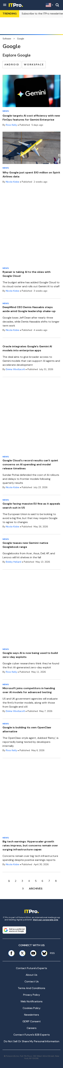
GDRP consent (32, 1021)
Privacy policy (31, 995)
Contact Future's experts (31, 968)
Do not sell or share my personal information (31, 1041)
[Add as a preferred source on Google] (14, 930)
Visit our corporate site (45, 919)
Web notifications (31, 1001)
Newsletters (31, 1014)
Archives (36, 888)
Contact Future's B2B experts (31, 1034)
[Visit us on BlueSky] (43, 953)
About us (31, 975)
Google (20, 38)
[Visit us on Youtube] (33, 953)
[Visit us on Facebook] (11, 953)
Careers (31, 1028)
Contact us (32, 981)
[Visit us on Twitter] (22, 953)
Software (7, 38)
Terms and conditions (31, 988)
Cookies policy (31, 1008)
